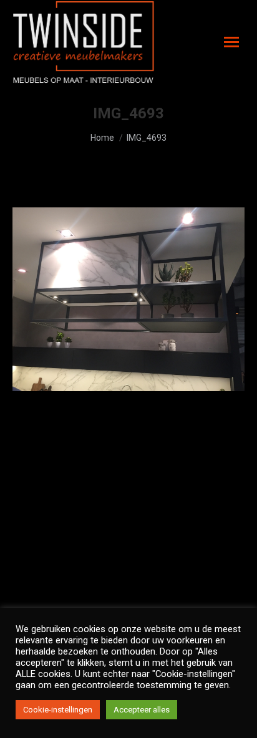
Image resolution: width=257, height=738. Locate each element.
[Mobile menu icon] (231, 42)
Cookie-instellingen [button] (57, 709)
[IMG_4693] (128, 299)
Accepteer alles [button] (142, 709)
